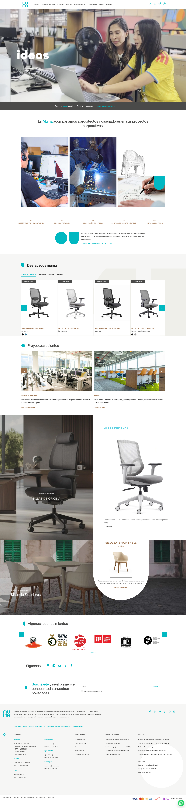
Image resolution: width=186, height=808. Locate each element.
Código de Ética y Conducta (147, 769)
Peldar (97, 395)
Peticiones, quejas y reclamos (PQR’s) (118, 747)
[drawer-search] (150, 4)
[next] (162, 308)
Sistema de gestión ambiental (148, 765)
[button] (23, 283)
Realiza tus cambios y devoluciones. (117, 739)
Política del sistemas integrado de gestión (152, 750)
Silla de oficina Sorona (107, 328)
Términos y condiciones (146, 758)
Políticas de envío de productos (148, 747)
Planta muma (79, 750)
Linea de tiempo (80, 743)
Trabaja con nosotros (82, 754)
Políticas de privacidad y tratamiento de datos (153, 739)
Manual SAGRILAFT (145, 772)
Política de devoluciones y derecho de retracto (153, 743)
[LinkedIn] (54, 665)
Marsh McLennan (29, 395)
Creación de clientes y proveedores (117, 750)
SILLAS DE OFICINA (46, 499)
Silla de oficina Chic (69, 328)
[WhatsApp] (181, 803)
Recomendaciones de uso (114, 758)
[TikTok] (65, 665)
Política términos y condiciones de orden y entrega (155, 754)
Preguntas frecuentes (112, 754)
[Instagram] (48, 665)
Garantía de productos (112, 743)
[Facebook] (71, 665)
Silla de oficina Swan (33, 328)
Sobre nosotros (80, 739)
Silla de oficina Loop (142, 328)
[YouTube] (59, 665)
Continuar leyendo (28, 407)
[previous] (24, 308)
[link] (93, 55)
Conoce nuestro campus (83, 747)
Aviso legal (141, 761)
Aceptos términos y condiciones (93, 691)
